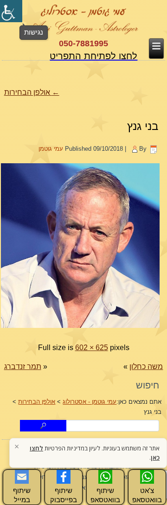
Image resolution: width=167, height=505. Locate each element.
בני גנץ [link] (142, 126)
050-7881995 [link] (83, 43)
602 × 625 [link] (91, 347)
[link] (11, 11)
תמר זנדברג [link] (22, 366)
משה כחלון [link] (146, 366)
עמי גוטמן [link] (51, 148)
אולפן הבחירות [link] (31, 92)
